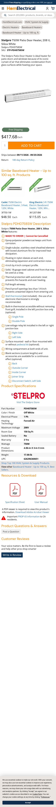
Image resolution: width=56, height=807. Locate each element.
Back (14, 363)
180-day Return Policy (23, 159)
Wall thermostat (13, 296)
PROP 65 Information (29, 516)
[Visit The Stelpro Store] (28, 396)
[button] (4, 8)
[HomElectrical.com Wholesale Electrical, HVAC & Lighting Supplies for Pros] (21, 8)
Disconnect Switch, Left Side (26, 380)
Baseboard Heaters (32, 27)
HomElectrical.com (12, 22)
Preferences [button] (45, 797)
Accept (28, 803)
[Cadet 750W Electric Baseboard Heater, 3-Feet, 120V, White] (14, 188)
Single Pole (17, 316)
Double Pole (18, 321)
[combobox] (28, 15)
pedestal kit (23, 344)
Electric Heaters (11, 27)
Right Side (17, 332)
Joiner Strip (18, 376)
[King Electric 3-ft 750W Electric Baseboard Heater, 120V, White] (42, 188)
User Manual (41, 502)
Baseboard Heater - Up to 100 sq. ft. (21, 32)
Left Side (16, 337)
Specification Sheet (15, 502)
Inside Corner (19, 372)
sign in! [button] (49, 2)
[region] (28, 198)
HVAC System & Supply (36, 22)
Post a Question (11, 531)
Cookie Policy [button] (37, 794)
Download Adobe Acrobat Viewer (32, 512)
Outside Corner (20, 367)
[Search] (5, 15)
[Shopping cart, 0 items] (53, 8)
